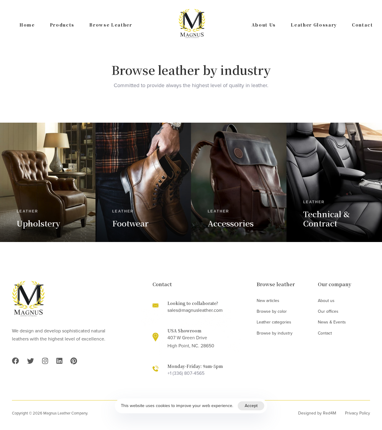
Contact (362, 25)
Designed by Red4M (317, 413)
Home (27, 25)
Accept (251, 405)
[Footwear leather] (143, 182)
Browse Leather (110, 25)
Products (62, 25)
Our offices (328, 311)
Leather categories (274, 322)
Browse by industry (274, 333)
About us (326, 300)
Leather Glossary (314, 25)
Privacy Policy (357, 413)
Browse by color (272, 311)
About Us (264, 25)
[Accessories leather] (239, 182)
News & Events (332, 322)
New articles (268, 300)
